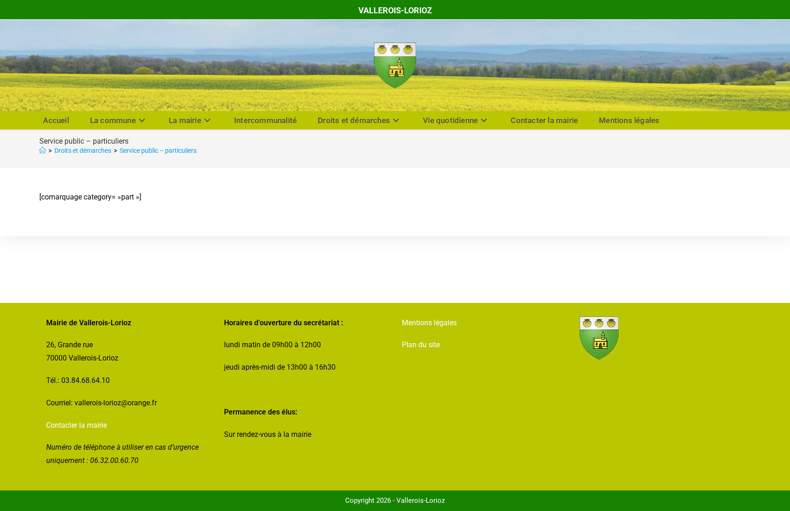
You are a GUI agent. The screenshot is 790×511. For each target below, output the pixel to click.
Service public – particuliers (158, 150)
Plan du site (421, 344)
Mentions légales (429, 322)
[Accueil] (42, 150)
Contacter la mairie (76, 425)
